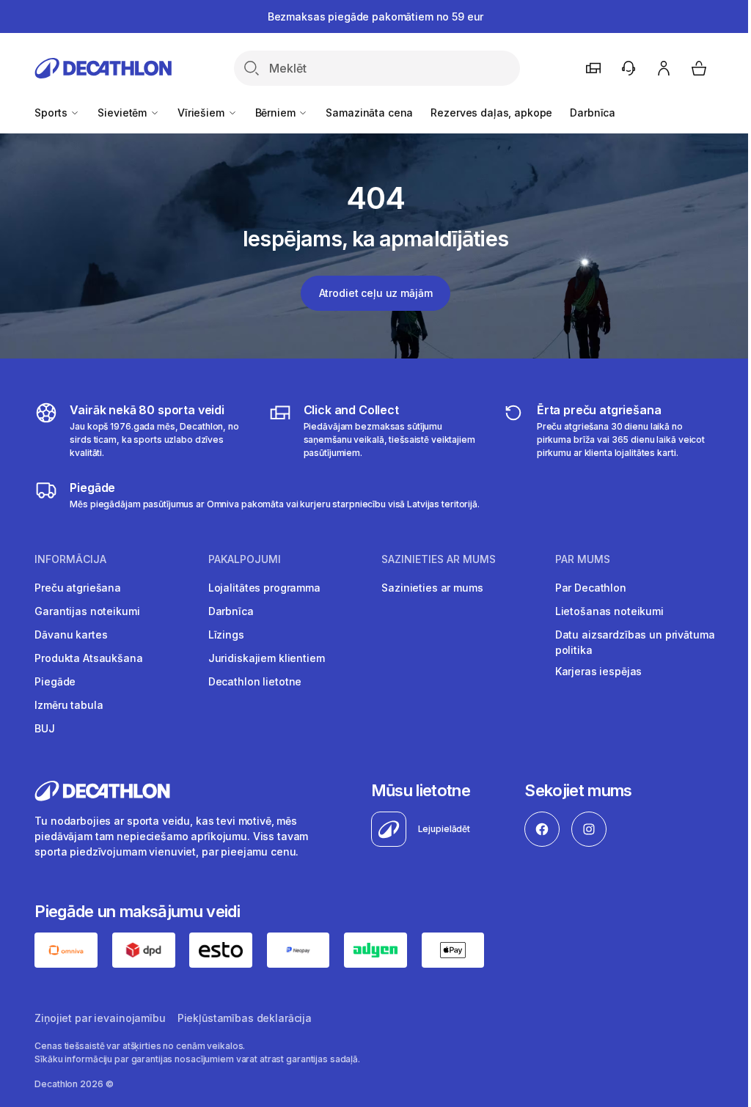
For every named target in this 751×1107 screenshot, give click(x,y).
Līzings (226, 634)
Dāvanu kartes (70, 634)
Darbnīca (592, 112)
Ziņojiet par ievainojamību (99, 1018)
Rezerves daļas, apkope (491, 112)
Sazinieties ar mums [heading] (438, 559)
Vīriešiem (202, 112)
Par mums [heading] (582, 559)
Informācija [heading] (70, 559)
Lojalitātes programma (264, 587)
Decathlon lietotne (254, 681)
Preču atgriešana (77, 587)
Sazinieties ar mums (432, 587)
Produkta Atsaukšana (88, 658)
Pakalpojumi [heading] (244, 559)
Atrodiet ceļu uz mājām (376, 293)
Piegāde (55, 681)
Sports (52, 112)
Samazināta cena (369, 112)
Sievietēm (124, 112)
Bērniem (276, 112)
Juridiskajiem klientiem (266, 658)
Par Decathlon (590, 587)
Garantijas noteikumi (86, 611)
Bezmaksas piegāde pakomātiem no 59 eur (376, 16)
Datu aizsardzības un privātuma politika (635, 642)
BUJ (44, 728)
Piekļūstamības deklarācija (244, 1018)
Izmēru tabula (68, 705)
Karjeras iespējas (598, 671)
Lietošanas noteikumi (609, 611)
